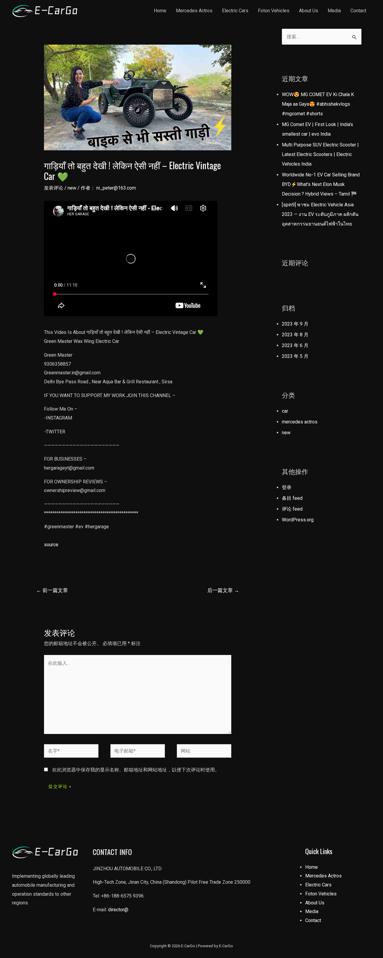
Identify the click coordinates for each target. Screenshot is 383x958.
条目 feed (292, 498)
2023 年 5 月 (295, 356)
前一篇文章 (52, 590)
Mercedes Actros (194, 10)
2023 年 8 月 (295, 335)
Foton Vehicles (273, 10)
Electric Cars (235, 10)
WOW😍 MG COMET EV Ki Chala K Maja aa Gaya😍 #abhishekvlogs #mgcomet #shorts (318, 104)
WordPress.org (298, 520)
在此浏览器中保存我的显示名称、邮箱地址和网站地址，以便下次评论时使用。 (136, 770)
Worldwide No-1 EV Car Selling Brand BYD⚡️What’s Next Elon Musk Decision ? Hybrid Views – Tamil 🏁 (321, 184)
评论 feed (292, 509)
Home (160, 10)
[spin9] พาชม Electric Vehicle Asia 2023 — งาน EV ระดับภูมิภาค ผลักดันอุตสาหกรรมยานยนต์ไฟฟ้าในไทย (320, 214)
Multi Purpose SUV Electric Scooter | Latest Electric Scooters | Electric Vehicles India (320, 154)
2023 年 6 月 (295, 345)
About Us (308, 10)
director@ (118, 909)
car (285, 411)
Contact (358, 10)
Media (334, 10)
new (72, 188)
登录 (286, 487)
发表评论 (53, 188)
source (51, 544)
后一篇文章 (223, 590)
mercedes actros (299, 422)
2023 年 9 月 (295, 324)
